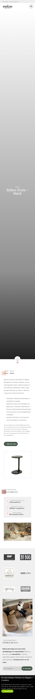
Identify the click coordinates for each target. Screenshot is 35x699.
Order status (5, 1)
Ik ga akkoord (8, 691)
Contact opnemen (13, 1)
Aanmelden (27, 668)
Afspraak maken (11, 444)
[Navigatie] (31, 6)
